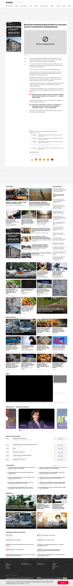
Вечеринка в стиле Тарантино (19, 459)
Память (64, 5)
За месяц (65, 465)
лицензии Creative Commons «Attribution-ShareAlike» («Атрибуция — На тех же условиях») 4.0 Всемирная (52, 578)
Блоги (31, 5)
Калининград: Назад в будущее (19, 438)
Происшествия (24, 5)
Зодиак (52, 5)
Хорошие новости (44, 5)
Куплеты (58, 5)
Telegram (54, 564)
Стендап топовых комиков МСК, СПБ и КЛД (22, 455)
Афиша (16, 5)
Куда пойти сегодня (40, 564)
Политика (7, 567)
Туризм (36, 5)
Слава (14, 448)
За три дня (55, 465)
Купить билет (60, 438)
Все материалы (9, 5)
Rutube (54, 567)
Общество (7, 565)
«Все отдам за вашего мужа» (19, 451)
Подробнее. (27, 583)
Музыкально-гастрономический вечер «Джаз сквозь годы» (25, 444)
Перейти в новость (50, 402)
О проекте (40, 559)
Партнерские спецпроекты (26, 564)
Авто (6, 566)
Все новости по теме (34, 152)
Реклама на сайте (27, 559)
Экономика (8, 568)
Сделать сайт (34, 559)
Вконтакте (54, 563)
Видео (69, 5)
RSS (53, 569)
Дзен (53, 568)
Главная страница (40, 563)
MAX (53, 565)
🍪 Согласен (63, 583)
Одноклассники (55, 566)
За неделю (60, 465)
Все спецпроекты (24, 563)
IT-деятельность (46, 559)
